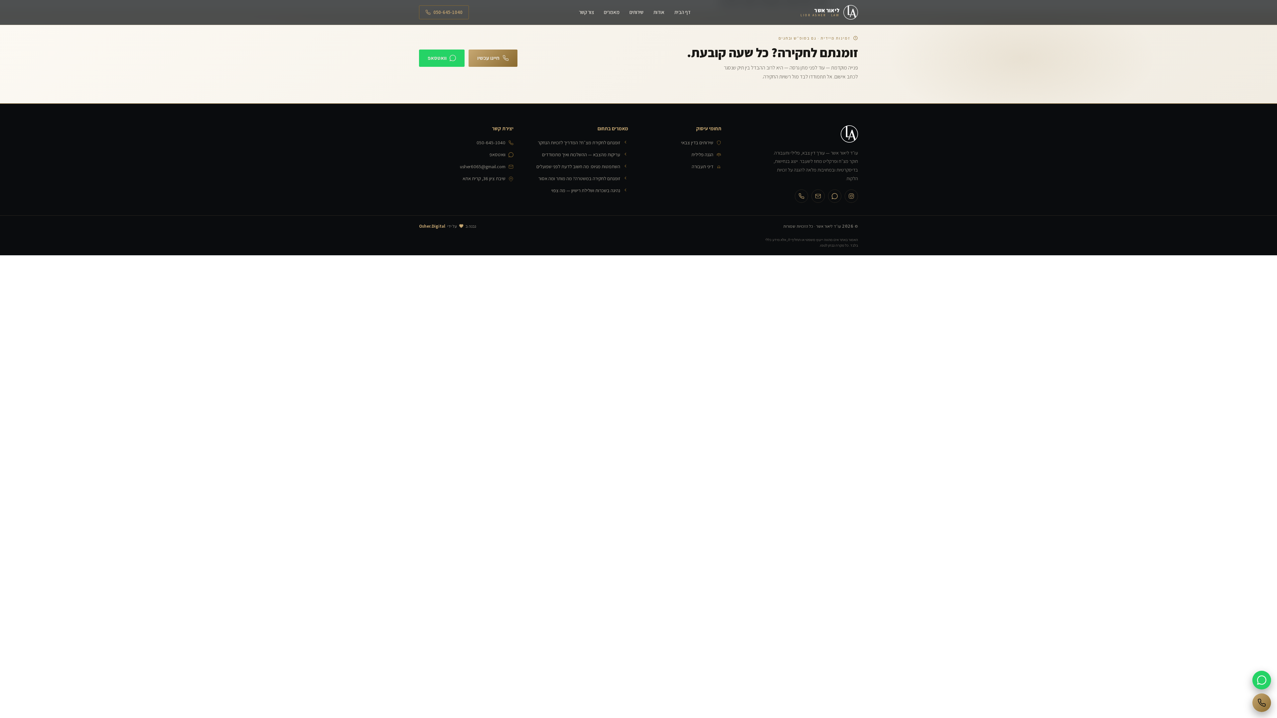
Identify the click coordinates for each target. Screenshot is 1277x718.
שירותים (636, 12)
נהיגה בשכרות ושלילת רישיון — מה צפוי (585, 190)
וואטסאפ (437, 58)
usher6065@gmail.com (482, 166)
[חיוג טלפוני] (1261, 702)
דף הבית (682, 12)
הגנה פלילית (702, 154)
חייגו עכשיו (488, 58)
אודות (658, 12)
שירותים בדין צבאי (697, 142)
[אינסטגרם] (851, 196)
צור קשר (586, 12)
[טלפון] (801, 196)
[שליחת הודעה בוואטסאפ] (1261, 680)
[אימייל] (818, 196)
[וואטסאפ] (834, 196)
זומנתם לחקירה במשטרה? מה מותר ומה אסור (579, 178)
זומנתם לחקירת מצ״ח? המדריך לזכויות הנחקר (579, 142)
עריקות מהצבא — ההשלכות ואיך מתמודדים (581, 154)
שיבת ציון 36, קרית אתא (484, 178)
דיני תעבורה (702, 166)
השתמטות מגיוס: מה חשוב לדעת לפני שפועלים (578, 166)
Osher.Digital (432, 226)
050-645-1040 (448, 12)
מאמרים (612, 12)
